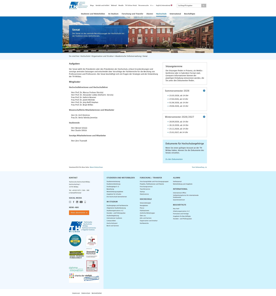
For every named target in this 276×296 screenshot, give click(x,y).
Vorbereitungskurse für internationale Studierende (185, 196)
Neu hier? (176, 208)
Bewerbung (110, 189)
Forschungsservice (146, 186)
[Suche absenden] (203, 5)
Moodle (120, 5)
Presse (142, 208)
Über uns (143, 215)
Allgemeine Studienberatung (116, 208)
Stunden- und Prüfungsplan (116, 213)
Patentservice (144, 194)
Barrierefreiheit (97, 293)
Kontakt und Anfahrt (102, 5)
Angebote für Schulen (114, 194)
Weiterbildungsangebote (115, 191)
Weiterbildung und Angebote (182, 184)
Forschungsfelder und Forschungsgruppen (154, 181)
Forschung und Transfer (132, 14)
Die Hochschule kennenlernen (117, 196)
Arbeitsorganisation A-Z (181, 211)
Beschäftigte (189, 14)
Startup (142, 191)
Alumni (149, 14)
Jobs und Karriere (145, 218)
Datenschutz (86, 293)
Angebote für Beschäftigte (182, 216)
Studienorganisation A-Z (115, 210)
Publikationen (144, 210)
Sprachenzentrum (179, 200)
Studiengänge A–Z (113, 186)
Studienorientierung (113, 181)
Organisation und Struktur (149, 220)
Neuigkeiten (144, 205)
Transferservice (145, 189)
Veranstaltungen (145, 203)
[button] (93, 13)
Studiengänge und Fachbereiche (117, 205)
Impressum (76, 293)
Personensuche (143, 5)
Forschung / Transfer (151, 178)
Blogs (92, 5)
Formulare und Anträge (181, 213)
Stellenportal (177, 181)
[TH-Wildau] (78, 8)
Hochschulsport (112, 223)
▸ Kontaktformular (75, 193)
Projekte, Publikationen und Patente (152, 184)
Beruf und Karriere (113, 226)
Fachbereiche (144, 223)
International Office (179, 193)
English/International (163, 5)
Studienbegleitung (113, 215)
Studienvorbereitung (113, 184)
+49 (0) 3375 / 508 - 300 (80, 190)
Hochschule (161, 14)
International (175, 14)
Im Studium (113, 14)
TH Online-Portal (131, 5)
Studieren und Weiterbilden (93, 14)
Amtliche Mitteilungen (147, 213)
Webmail (114, 5)
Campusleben (111, 220)
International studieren (114, 218)
